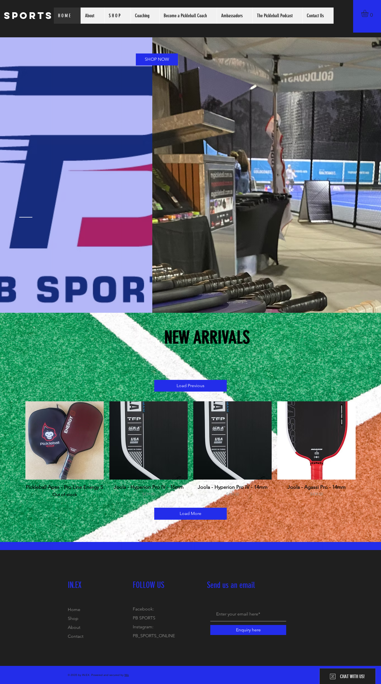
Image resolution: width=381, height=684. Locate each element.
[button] (369, 13)
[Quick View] (64, 440)
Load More (190, 513)
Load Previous (190, 385)
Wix (126, 674)
